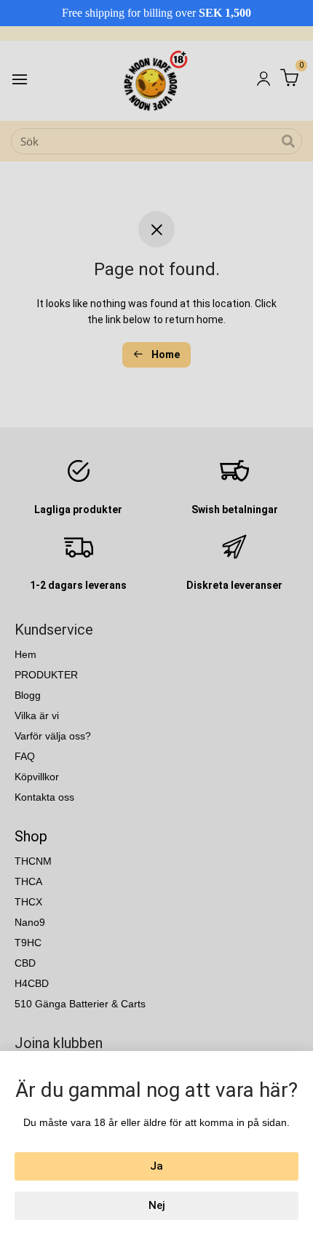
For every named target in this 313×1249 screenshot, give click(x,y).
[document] (156, 624)
